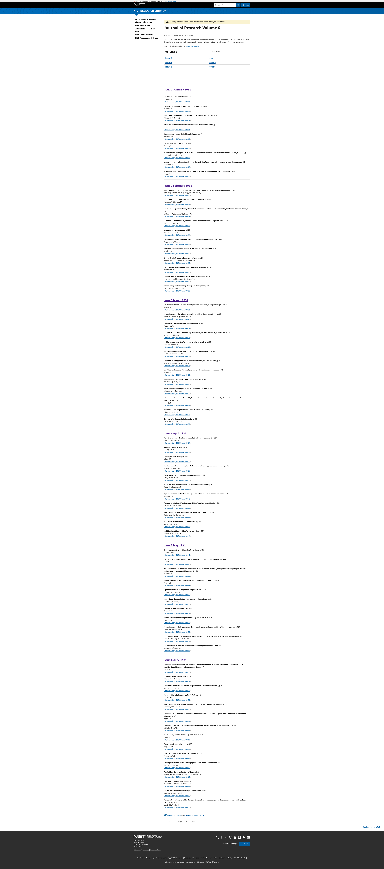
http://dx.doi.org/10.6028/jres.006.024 (177, 338)
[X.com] (217, 837)
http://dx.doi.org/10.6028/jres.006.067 (177, 777)
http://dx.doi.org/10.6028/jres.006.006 (177, 148)
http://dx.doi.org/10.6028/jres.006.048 (177, 585)
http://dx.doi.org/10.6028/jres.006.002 (177, 111)
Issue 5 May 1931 (175, 545)
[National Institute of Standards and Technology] (148, 836)
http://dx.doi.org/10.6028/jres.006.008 (177, 167)
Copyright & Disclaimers (175, 858)
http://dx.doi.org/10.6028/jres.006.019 (177, 282)
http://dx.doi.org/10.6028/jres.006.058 (177, 691)
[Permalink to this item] (179, 52)
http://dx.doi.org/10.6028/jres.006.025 (177, 347)
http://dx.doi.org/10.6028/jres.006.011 (177, 205)
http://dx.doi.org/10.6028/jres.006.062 (177, 730)
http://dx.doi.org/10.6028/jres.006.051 (177, 613)
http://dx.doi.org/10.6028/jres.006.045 (177, 555)
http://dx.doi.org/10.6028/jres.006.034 (177, 443)
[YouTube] (235, 837)
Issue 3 (168, 62)
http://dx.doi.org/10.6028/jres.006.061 (177, 721)
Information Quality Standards (174, 862)
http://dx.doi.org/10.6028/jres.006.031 (177, 405)
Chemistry (171, 815)
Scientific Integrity (240, 858)
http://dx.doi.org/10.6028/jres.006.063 (177, 740)
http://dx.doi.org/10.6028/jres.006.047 (177, 576)
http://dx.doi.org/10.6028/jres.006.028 (177, 375)
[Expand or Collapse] (158, 19)
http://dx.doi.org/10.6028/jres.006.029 (177, 384)
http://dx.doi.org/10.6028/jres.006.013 (177, 226)
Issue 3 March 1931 (176, 300)
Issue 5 (168, 66)
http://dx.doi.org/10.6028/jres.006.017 (177, 263)
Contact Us (146, 850)
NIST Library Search (143, 34)
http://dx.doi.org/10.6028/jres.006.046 (177, 564)
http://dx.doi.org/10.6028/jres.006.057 (177, 681)
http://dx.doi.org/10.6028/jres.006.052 (177, 623)
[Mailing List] (248, 837)
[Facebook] (222, 837)
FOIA (215, 858)
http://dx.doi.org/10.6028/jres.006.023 (177, 328)
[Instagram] (230, 837)
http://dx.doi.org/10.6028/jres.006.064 (177, 749)
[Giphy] (239, 837)
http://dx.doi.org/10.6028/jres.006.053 (177, 632)
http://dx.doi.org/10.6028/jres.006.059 (177, 700)
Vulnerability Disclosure (191, 858)
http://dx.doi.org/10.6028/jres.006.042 (177, 517)
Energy (178, 815)
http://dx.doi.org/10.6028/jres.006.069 (177, 796)
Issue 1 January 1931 (177, 89)
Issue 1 (168, 58)
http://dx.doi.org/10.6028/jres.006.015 (177, 244)
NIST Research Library (150, 11)
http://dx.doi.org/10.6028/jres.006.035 (177, 452)
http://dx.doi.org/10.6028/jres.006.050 (177, 604)
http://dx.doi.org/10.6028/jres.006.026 (177, 356)
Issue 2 (212, 58)
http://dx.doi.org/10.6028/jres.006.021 (177, 310)
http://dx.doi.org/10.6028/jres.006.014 (177, 235)
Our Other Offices (155, 850)
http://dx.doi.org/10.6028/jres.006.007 (177, 158)
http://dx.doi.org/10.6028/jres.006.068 (177, 786)
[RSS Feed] (244, 837)
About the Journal (192, 46)
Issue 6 (212, 66)
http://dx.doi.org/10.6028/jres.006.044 (177, 536)
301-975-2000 (137, 846)
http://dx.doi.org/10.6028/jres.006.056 (177, 672)
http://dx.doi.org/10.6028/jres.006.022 (177, 319)
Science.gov (200, 862)
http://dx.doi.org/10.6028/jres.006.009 (177, 176)
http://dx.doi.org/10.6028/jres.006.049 (177, 595)
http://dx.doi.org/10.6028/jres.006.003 (177, 120)
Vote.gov (216, 862)
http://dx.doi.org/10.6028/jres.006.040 (177, 499)
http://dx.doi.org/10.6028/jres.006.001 (177, 102)
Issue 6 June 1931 (175, 660)
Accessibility (150, 858)
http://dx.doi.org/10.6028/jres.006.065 (177, 758)
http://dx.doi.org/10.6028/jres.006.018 (177, 272)
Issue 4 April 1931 (175, 433)
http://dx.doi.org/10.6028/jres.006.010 (177, 195)
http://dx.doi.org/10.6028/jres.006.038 (177, 480)
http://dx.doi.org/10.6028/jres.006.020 (177, 291)
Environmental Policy (225, 858)
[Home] (139, 5)
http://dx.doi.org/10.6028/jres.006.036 (177, 462)
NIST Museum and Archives (146, 38)
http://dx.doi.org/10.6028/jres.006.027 (177, 366)
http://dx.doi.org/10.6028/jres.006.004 (177, 130)
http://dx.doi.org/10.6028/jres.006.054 (177, 641)
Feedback (244, 844)
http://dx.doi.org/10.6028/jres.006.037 (177, 471)
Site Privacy (140, 858)
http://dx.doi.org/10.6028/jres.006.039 (177, 489)
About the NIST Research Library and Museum (145, 20)
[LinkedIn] (226, 837)
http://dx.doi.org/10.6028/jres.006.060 (177, 709)
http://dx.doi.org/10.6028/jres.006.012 (177, 216)
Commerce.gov (190, 862)
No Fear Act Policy (206, 858)
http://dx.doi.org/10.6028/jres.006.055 (177, 651)
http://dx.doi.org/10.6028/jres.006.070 (177, 807)
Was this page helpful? (371, 827)
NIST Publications (142, 25)
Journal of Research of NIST (145, 30)
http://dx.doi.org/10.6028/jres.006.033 (177, 424)
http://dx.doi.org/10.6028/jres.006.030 (177, 394)
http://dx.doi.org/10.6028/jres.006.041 (177, 508)
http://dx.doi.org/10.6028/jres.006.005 (177, 139)
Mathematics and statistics (194, 815)
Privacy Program (161, 858)
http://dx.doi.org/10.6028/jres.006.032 (177, 415)
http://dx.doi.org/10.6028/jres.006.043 (177, 527)
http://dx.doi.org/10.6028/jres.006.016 (177, 254)
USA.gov (209, 862)
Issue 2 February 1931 (178, 185)
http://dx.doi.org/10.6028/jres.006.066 (177, 768)
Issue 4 (212, 62)
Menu (247, 5)
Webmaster (137, 850)
